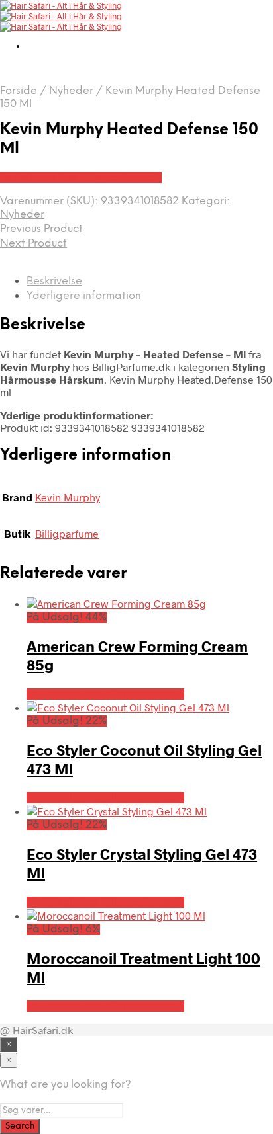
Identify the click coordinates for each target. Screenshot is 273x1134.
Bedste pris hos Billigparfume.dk (81, 177)
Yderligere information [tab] (84, 296)
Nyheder (71, 91)
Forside (18, 91)
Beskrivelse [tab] (54, 281)
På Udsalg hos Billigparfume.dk (105, 694)
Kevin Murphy (67, 497)
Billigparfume (67, 533)
